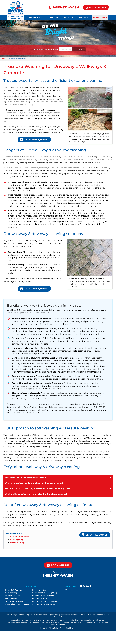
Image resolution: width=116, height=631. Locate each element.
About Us (68, 17)
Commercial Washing (41, 598)
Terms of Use (64, 628)
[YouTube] (81, 586)
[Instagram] (84, 586)
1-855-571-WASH (66, 7)
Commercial (52, 17)
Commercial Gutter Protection (44, 601)
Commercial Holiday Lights (43, 604)
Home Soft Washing (19, 537)
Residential (34, 17)
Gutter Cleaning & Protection (17, 604)
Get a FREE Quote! (96, 535)
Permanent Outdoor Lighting (44, 593)
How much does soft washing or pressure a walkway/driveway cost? (37, 488)
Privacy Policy (54, 628)
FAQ (66, 589)
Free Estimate (100, 17)
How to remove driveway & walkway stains (25, 477)
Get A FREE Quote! (35, 139)
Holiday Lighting (39, 590)
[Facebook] (90, 586)
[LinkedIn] (87, 586)
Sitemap (73, 628)
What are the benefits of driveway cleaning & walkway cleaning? (36, 494)
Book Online (97, 7)
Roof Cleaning (16, 540)
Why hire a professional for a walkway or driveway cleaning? (34, 483)
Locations (84, 17)
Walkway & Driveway (14, 601)
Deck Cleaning (17, 543)
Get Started (52, 49)
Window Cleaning (12, 596)
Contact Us (43, 628)
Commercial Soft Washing (43, 596)
